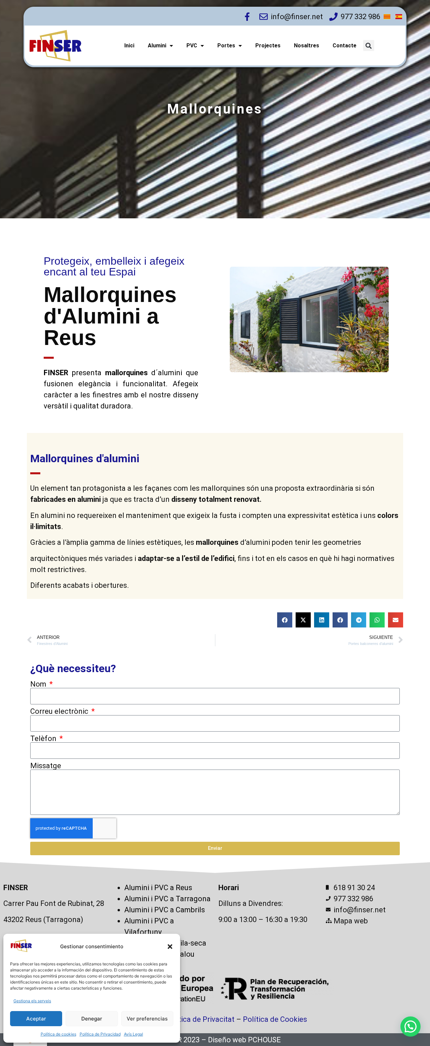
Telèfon (44, 738)
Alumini (157, 45)
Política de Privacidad (100, 1034)
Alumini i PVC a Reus (158, 887)
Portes (226, 45)
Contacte (344, 45)
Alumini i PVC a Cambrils (164, 910)
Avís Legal (133, 1034)
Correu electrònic (60, 711)
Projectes (268, 45)
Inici (129, 45)
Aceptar (36, 1018)
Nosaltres (306, 45)
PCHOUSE (264, 1040)
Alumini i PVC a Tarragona (167, 899)
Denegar (91, 1018)
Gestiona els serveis (32, 1000)
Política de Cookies (275, 1019)
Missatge (45, 766)
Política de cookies (58, 1034)
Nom (39, 684)
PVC (191, 45)
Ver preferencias (147, 1018)
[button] (170, 946)
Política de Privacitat (199, 1019)
